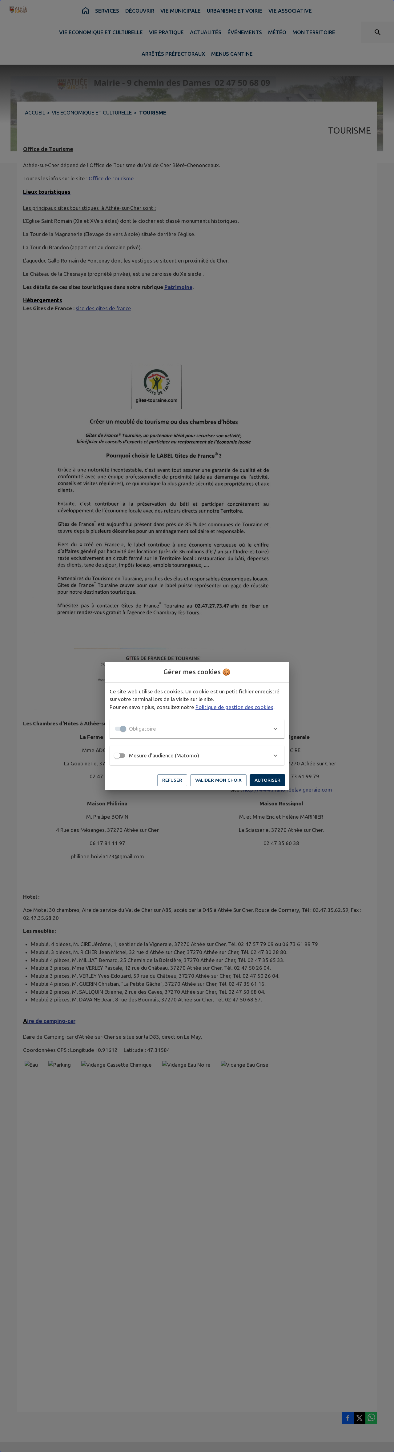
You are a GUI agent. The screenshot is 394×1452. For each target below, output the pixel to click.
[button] (197, 728)
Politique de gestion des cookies (234, 707)
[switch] (117, 755)
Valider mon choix (218, 780)
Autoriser (267, 780)
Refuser (172, 780)
